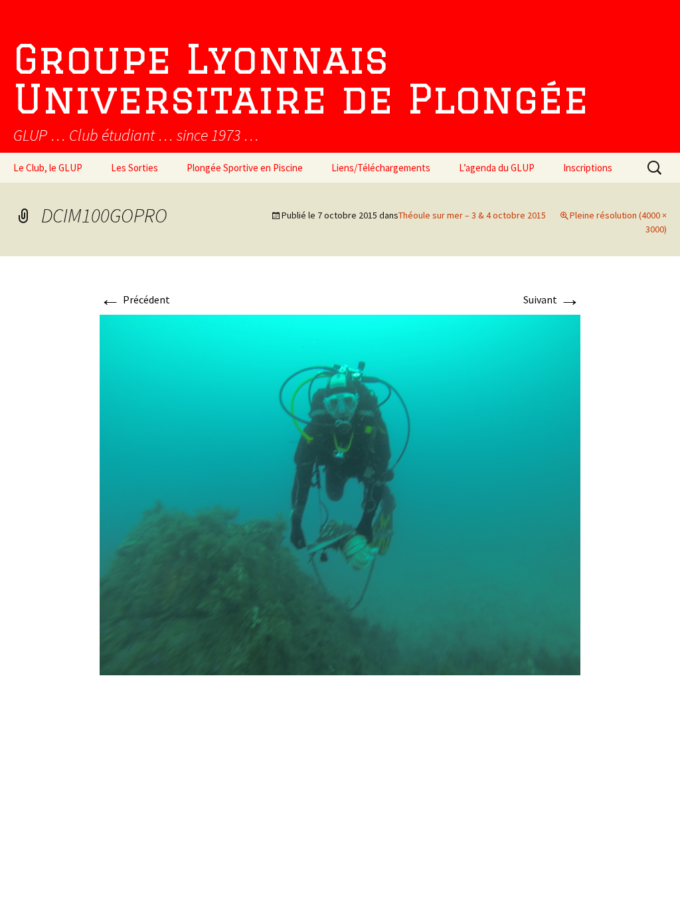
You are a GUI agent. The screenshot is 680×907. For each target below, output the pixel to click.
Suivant (551, 299)
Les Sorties (134, 167)
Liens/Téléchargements (380, 167)
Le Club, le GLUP (47, 167)
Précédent (135, 299)
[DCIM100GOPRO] (340, 493)
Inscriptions (587, 167)
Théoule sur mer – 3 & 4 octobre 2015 (472, 215)
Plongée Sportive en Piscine (245, 167)
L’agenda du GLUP (497, 167)
